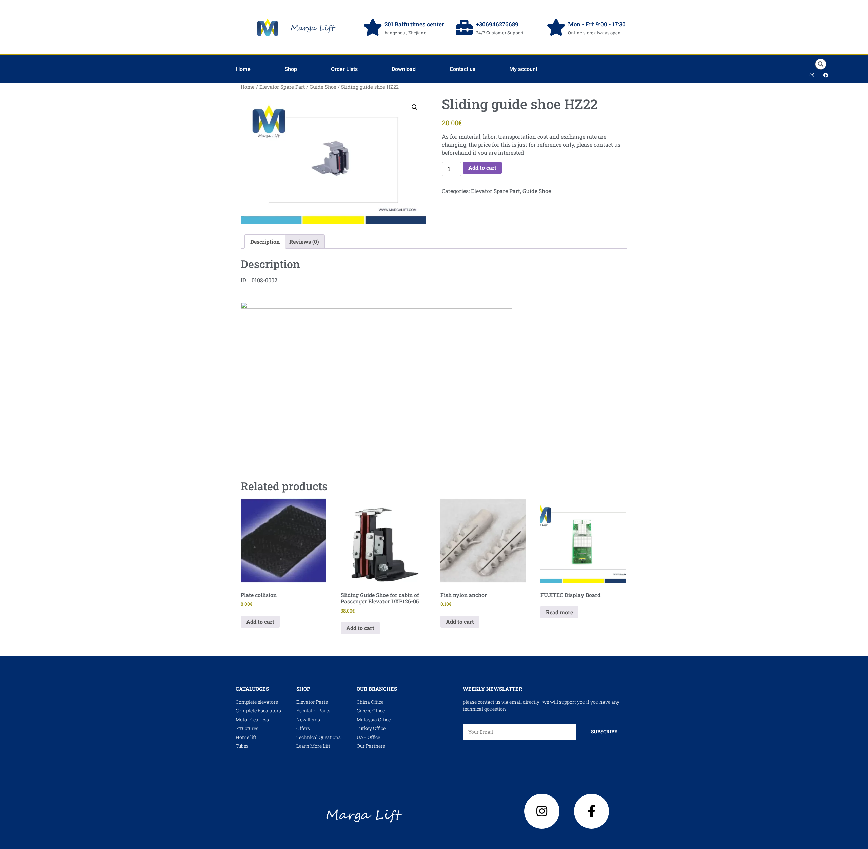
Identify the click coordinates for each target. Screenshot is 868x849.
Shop (290, 69)
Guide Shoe (323, 87)
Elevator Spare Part (282, 87)
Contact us (462, 69)
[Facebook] (826, 75)
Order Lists (344, 69)
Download (404, 69)
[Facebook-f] (591, 811)
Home (243, 69)
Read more (559, 612)
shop (303, 688)
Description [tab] (265, 241)
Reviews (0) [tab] (304, 241)
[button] (820, 64)
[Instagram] (812, 75)
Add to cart (482, 167)
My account (523, 69)
